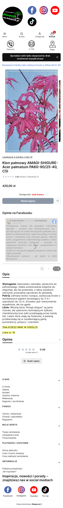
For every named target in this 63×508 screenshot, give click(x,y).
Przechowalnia (9, 438)
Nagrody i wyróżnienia (13, 401)
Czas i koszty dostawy (13, 453)
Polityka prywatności (12, 468)
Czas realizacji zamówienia (15, 456)
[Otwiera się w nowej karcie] (32, 10)
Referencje (7, 398)
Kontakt (6, 392)
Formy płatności (9, 450)
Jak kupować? (9, 471)
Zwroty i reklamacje (11, 413)
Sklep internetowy (28, 504)
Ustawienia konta (10, 435)
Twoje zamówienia (11, 432)
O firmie (6, 386)
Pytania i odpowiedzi (12, 416)
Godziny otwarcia (10, 395)
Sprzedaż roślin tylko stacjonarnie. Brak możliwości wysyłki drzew (30, 57)
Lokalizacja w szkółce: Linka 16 (17, 157)
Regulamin (7, 419)
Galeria (5, 389)
